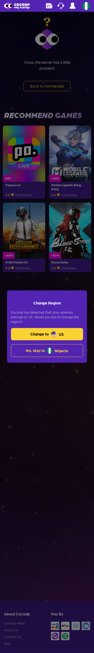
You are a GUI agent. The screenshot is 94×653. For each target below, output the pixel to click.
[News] (49, 6)
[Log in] (73, 7)
